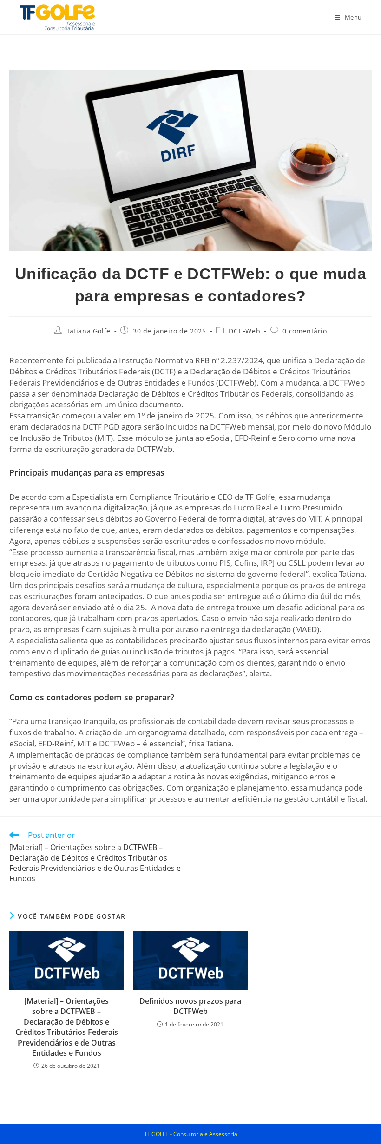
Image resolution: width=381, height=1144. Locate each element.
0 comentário (304, 331)
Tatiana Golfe (88, 331)
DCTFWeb (244, 331)
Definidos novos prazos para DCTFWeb (190, 1006)
